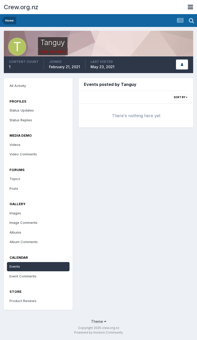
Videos (15, 145)
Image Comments (23, 223)
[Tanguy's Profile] (182, 64)
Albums (15, 232)
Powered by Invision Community (98, 332)
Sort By (180, 97)
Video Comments (23, 154)
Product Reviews (22, 301)
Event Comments (22, 276)
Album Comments (23, 242)
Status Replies (20, 120)
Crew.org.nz (21, 7)
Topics (14, 179)
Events (14, 266)
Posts (13, 188)
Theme (97, 321)
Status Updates (21, 110)
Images (15, 213)
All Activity (17, 86)
